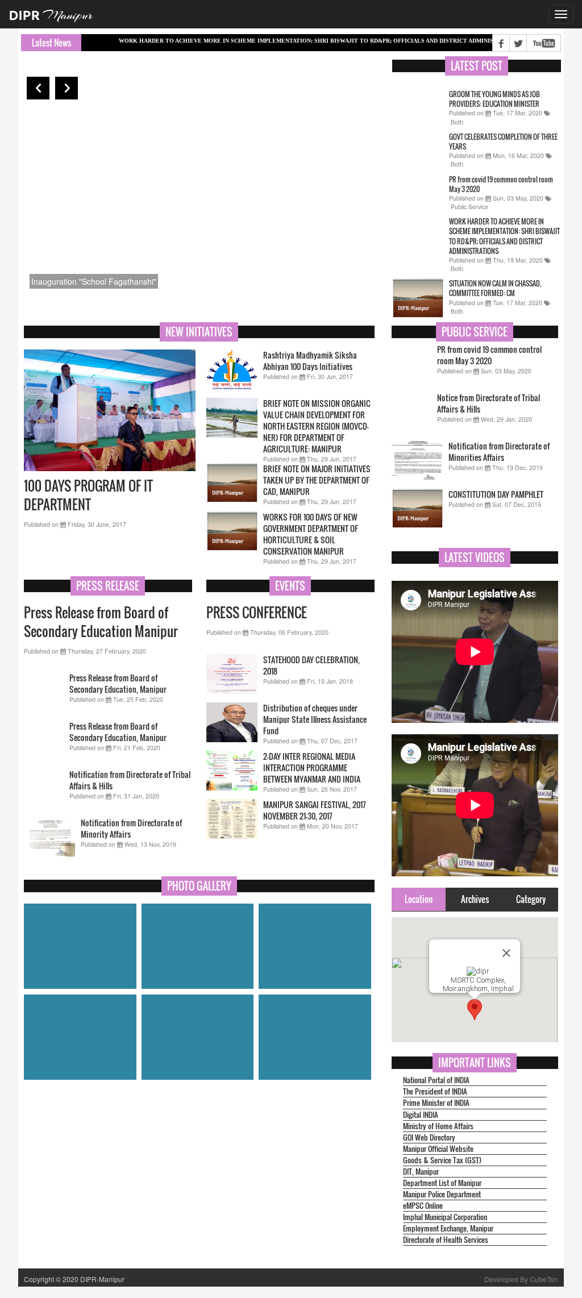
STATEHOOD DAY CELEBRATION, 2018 (311, 665)
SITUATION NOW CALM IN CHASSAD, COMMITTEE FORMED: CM (495, 288)
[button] (475, 1010)
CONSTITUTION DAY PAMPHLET (495, 494)
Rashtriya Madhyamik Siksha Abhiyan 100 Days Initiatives (310, 360)
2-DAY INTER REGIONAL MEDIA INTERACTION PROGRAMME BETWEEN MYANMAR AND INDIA (311, 767)
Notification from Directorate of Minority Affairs (131, 828)
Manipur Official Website (438, 1148)
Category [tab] (531, 899)
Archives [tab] (475, 899)
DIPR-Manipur (101, 1279)
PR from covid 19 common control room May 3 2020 (489, 355)
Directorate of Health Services (445, 1239)
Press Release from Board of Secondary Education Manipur (101, 622)
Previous (38, 88)
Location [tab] (419, 899)
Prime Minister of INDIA (436, 1102)
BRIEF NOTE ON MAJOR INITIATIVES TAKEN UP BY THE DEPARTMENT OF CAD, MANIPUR (317, 480)
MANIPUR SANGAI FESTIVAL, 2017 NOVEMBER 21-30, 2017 (314, 810)
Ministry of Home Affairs (438, 1126)
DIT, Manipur (421, 1171)
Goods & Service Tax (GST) (442, 1160)
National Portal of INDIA (436, 1080)
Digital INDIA (420, 1114)
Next (66, 88)
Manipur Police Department (442, 1194)
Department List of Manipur (442, 1183)
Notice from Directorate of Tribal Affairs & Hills (488, 403)
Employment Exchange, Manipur (448, 1228)
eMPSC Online (423, 1205)
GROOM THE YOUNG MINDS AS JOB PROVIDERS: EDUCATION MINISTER (494, 99)
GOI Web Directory (429, 1137)
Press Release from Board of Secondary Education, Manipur (118, 683)
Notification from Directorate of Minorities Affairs (499, 451)
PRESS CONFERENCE (256, 612)
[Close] (506, 953)
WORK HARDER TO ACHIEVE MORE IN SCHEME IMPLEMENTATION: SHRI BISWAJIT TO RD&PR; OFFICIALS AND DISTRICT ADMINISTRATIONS (286, 41)
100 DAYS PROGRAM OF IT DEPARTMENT (88, 495)
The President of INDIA (435, 1091)
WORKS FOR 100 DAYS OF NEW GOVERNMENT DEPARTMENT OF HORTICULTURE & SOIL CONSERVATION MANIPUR (310, 534)
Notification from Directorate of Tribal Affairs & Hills (129, 780)
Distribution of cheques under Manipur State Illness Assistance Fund (315, 719)
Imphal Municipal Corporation (445, 1217)
